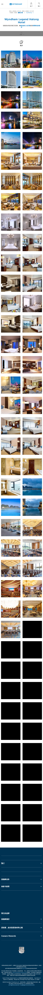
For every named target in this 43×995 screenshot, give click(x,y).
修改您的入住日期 (25, 25)
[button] (21, 919)
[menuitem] (2, 4)
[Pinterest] (31, 899)
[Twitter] (21, 899)
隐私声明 (24, 968)
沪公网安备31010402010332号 (27, 985)
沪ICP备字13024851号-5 (14, 985)
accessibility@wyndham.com (19, 972)
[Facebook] (11, 899)
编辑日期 (20, 12)
